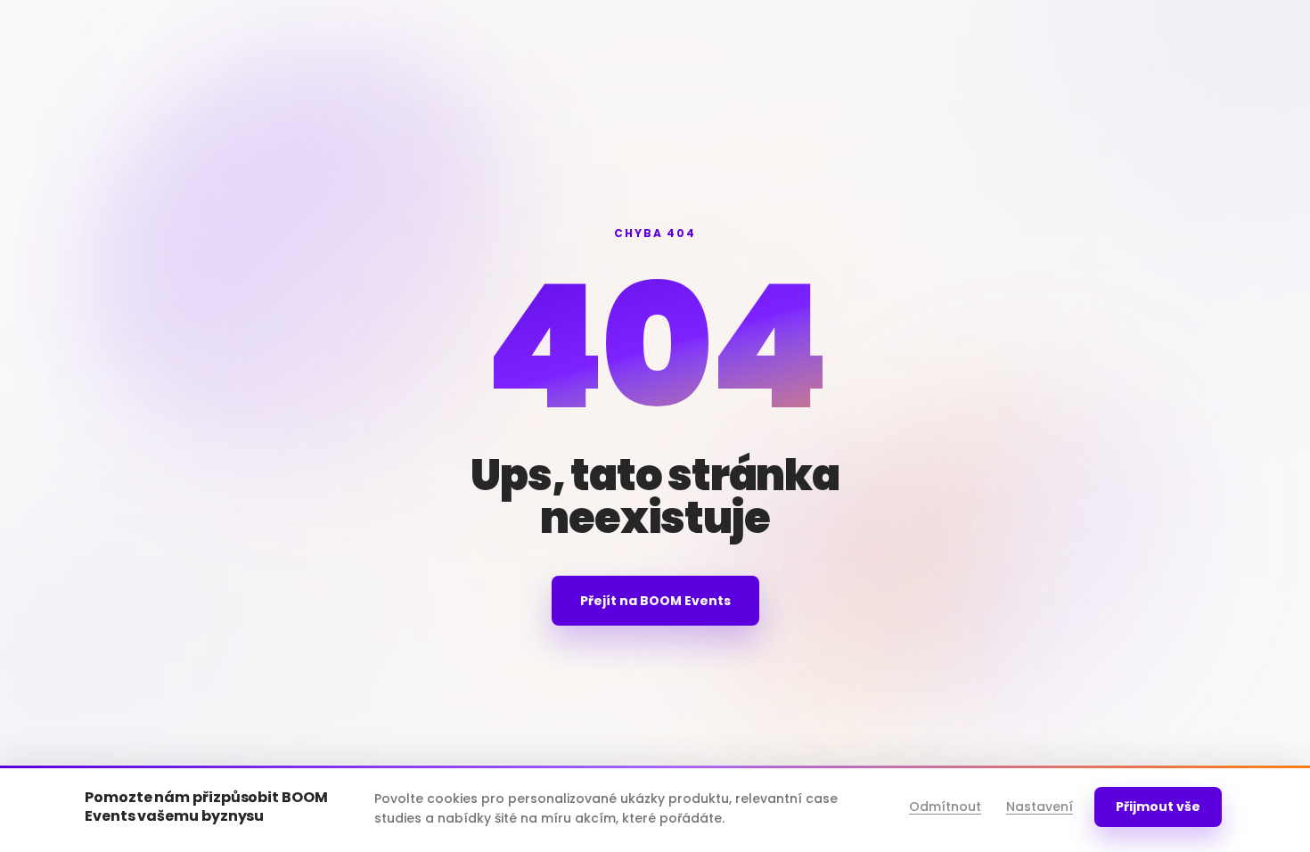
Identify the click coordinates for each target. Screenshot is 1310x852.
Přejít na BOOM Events (655, 601)
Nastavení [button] (1039, 806)
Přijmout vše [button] (1158, 806)
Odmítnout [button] (945, 806)
